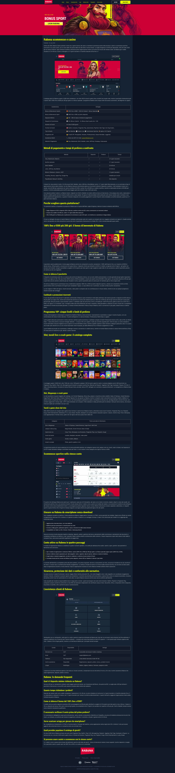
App (80, 2)
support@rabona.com (87, 138)
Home (63, 2)
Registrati (125, 2)
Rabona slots (85, 2)
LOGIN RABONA (54, 23)
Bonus (67, 2)
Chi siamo (77, 758)
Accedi (115, 2)
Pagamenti (93, 2)
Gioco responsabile (95, 758)
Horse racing (99, 2)
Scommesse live (74, 2)
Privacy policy (85, 758)
